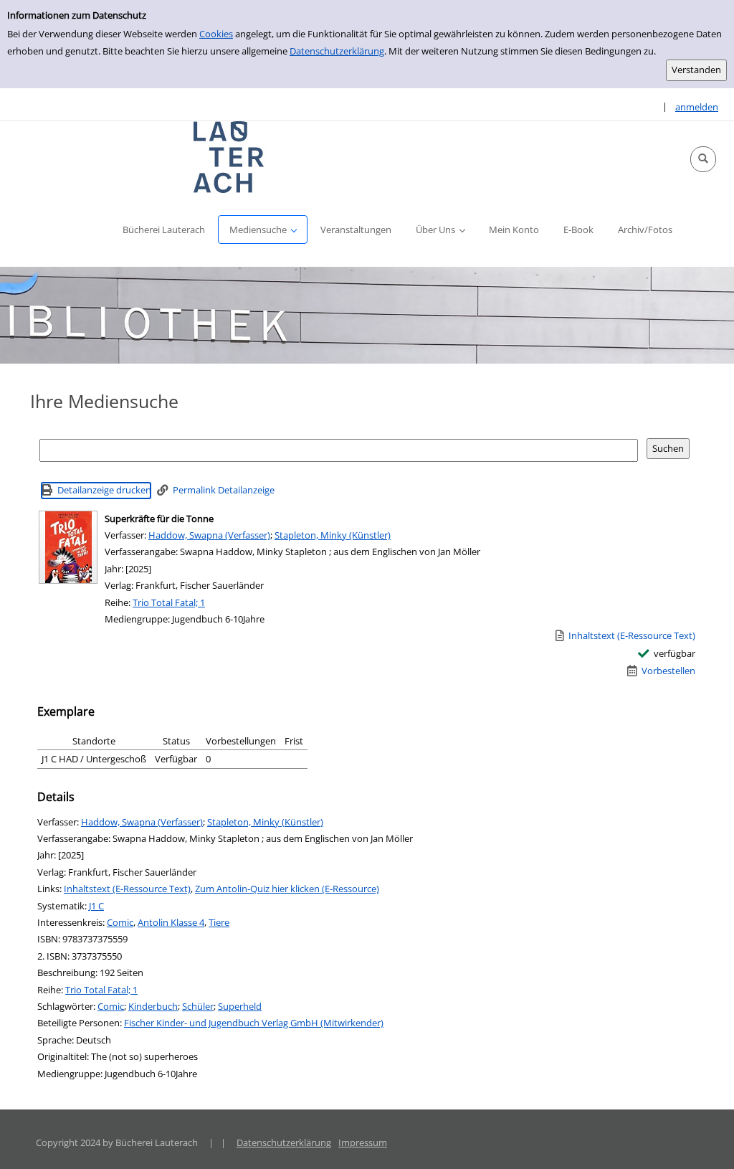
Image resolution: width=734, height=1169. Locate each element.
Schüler (198, 1006)
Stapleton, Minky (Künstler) (333, 535)
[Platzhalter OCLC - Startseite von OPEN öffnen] (229, 157)
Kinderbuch (153, 1006)
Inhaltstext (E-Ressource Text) (127, 888)
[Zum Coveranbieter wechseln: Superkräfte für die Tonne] (68, 547)
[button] (703, 159)
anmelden (696, 106)
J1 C (96, 905)
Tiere (219, 922)
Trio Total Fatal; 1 (169, 602)
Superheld (240, 1006)
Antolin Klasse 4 (171, 922)
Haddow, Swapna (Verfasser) (209, 535)
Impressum (362, 1142)
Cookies (216, 33)
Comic (120, 922)
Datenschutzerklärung (337, 50)
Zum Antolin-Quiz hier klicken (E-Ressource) (287, 888)
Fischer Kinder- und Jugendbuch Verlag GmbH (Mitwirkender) (253, 1022)
